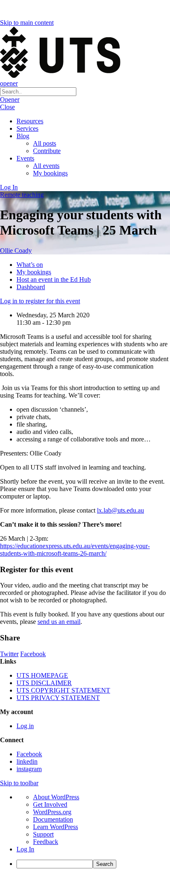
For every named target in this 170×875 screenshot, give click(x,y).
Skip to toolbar (19, 782)
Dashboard (31, 286)
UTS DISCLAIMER (44, 682)
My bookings (50, 173)
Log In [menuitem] (25, 849)
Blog (23, 135)
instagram (29, 768)
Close (7, 106)
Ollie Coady (16, 250)
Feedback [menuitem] (45, 841)
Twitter (9, 653)
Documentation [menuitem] (53, 819)
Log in (25, 725)
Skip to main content (27, 22)
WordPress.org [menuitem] (52, 811)
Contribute (47, 150)
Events (25, 158)
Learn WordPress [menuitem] (55, 826)
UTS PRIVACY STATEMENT (58, 697)
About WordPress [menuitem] (56, 797)
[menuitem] (93, 864)
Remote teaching (22, 194)
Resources (30, 121)
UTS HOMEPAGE (42, 675)
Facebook (33, 653)
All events (46, 165)
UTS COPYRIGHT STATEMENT (63, 690)
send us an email (59, 621)
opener (9, 83)
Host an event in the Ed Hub (54, 279)
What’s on (30, 264)
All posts (44, 143)
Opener (9, 99)
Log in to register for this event (40, 300)
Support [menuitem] (43, 834)
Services (27, 128)
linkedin (27, 761)
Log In (9, 187)
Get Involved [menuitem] (50, 804)
